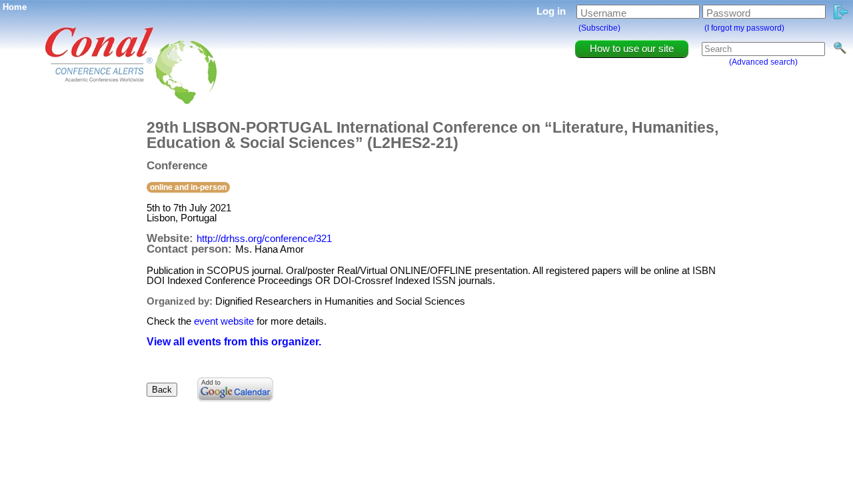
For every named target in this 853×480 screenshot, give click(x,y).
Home (15, 7)
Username (603, 13)
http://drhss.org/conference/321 (264, 238)
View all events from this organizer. (234, 341)
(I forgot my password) (744, 28)
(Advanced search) (763, 62)
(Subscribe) (599, 28)
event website (224, 321)
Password (728, 13)
